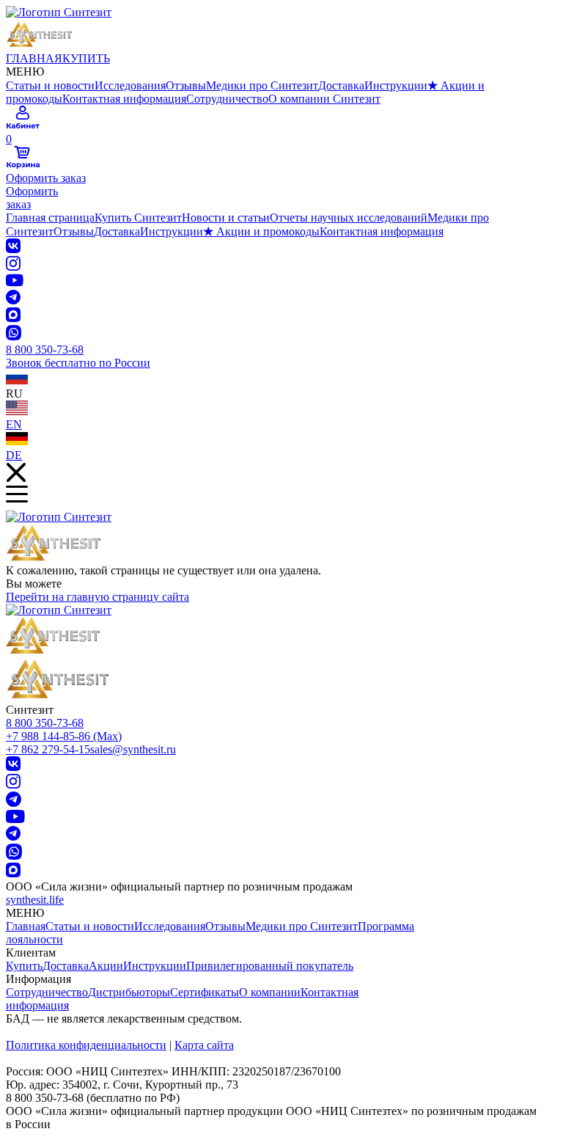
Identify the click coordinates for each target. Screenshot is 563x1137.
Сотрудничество (227, 98)
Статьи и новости (50, 85)
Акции (106, 965)
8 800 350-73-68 (45, 723)
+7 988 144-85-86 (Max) (64, 736)
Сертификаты (204, 992)
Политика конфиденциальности (86, 1045)
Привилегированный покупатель (269, 965)
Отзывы (186, 85)
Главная (25, 926)
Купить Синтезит (138, 217)
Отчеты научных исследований (348, 217)
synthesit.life (35, 899)
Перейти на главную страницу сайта (97, 597)
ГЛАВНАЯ (34, 58)
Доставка (341, 85)
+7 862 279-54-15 (48, 749)
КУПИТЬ (86, 58)
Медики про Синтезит (262, 85)
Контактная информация (124, 98)
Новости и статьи (226, 217)
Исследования (130, 85)
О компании (270, 992)
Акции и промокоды (261, 231)
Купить (24, 965)
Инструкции (395, 85)
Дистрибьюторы (129, 992)
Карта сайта (204, 1045)
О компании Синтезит (324, 98)
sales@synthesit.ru (133, 749)
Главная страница (50, 217)
